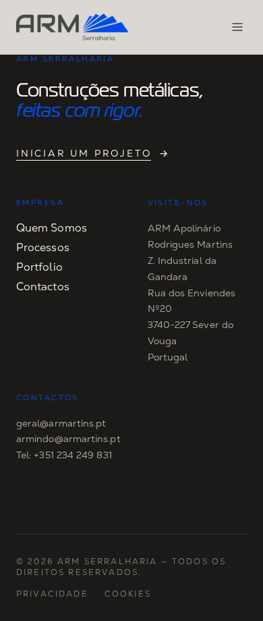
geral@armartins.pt (61, 423)
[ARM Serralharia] (72, 27)
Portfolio (39, 267)
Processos (42, 247)
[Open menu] (237, 27)
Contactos (42, 286)
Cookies (128, 594)
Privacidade (52, 594)
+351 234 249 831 (72, 455)
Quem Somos (51, 228)
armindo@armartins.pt (68, 439)
